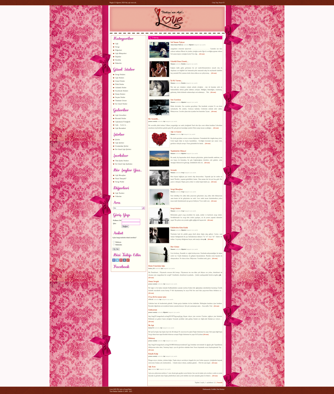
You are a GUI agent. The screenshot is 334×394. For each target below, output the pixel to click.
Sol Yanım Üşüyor (178, 42)
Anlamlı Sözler (120, 87)
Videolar (118, 196)
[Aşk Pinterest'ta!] (121, 261)
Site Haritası (220, 389)
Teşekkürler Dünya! (178, 151)
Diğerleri (118, 50)
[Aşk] (167, 34)
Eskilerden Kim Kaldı (179, 228)
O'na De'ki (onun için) (157, 297)
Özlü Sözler (119, 84)
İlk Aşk (151, 325)
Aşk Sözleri (119, 78)
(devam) (202, 54)
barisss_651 (151, 268)
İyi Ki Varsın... (176, 81)
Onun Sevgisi (153, 281)
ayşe (149, 369)
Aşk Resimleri (120, 128)
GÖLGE (150, 299)
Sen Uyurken (176, 100)
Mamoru (173, 64)
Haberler (118, 63)
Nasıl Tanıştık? (120, 178)
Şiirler (117, 140)
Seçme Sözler (120, 97)
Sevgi (117, 47)
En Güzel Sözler (121, 104)
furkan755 (151, 328)
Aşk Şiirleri (119, 143)
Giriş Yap (215, 3)
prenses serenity (152, 121)
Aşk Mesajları (120, 175)
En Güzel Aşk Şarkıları (123, 164)
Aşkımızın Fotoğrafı (122, 122)
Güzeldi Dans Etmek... (179, 61)
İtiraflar (118, 60)
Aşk (116, 44)
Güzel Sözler (120, 81)
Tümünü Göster (121, 101)
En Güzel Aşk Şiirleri (123, 149)
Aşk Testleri (119, 193)
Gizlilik (213, 389)
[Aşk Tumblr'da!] (124, 261)
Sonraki (219, 382)
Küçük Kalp (153, 354)
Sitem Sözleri (120, 94)
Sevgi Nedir (119, 182)
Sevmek (174, 170)
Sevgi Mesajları (177, 189)
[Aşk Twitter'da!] (117, 261)
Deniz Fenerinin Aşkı (156, 266)
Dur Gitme (175, 247)
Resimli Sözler (120, 118)
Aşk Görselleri (120, 115)
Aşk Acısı (152, 367)
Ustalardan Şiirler (122, 146)
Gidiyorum (152, 310)
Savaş (156, 37)
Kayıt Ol (221, 3)
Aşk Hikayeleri (121, 53)
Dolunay (151, 338)
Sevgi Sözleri (120, 74)
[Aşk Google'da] (128, 261)
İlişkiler (118, 57)
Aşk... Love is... (121, 125)
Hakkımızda (206, 389)
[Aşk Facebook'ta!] (113, 261)
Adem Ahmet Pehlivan (177, 44)
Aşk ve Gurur (176, 132)
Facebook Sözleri (121, 91)
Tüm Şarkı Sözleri (122, 161)
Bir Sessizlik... (153, 119)
